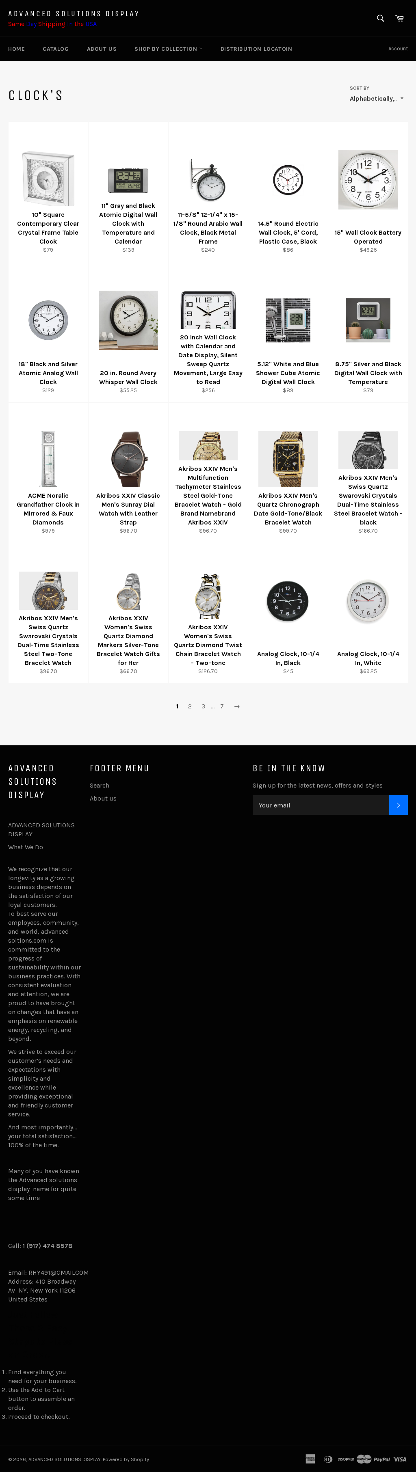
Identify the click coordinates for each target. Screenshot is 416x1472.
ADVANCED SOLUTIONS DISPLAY (74, 13)
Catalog (56, 48)
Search (99, 785)
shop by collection (166, 48)
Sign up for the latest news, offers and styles (318, 785)
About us (102, 48)
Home (16, 48)
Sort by (359, 88)
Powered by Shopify (126, 1459)
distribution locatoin (256, 48)
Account (398, 48)
